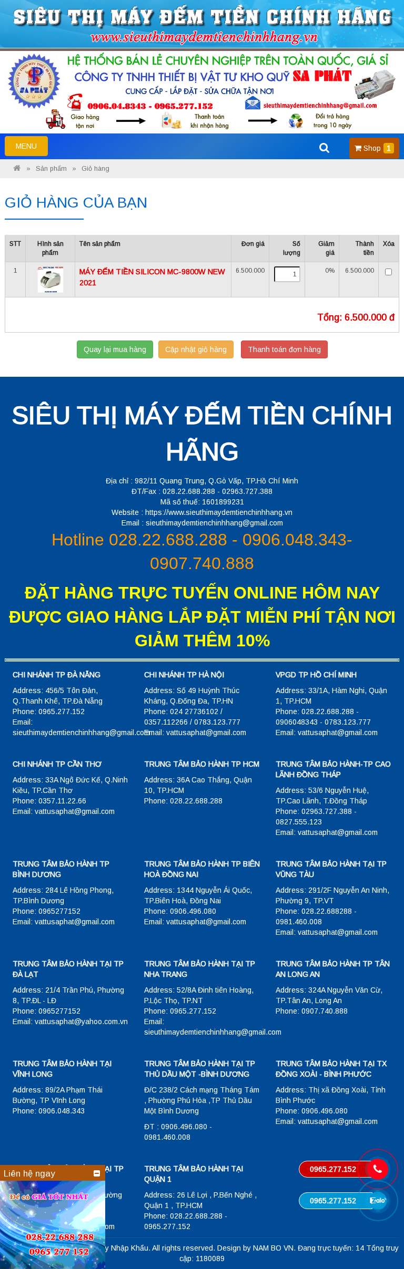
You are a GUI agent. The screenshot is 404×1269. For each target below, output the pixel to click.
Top (379, 1231)
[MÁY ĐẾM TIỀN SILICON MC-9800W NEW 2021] (50, 279)
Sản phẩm (51, 168)
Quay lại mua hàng (115, 349)
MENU (31, 148)
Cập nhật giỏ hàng (196, 349)
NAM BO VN (273, 1248)
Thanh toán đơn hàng (284, 349)
